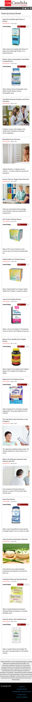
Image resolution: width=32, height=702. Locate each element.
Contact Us (22, 686)
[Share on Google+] (28, 8)
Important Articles (22, 689)
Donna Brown (6, 23)
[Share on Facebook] (23, 8)
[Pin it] (31, 8)
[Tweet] (25, 8)
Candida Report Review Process (22, 691)
